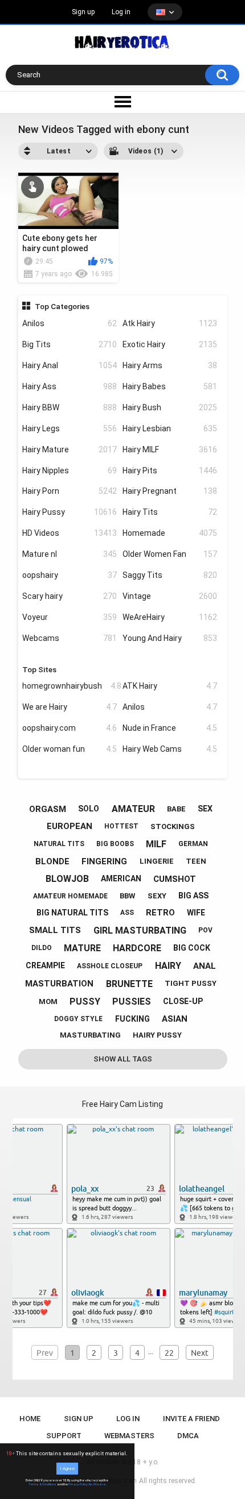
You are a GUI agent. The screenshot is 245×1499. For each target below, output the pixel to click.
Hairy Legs (69, 428)
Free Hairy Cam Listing (122, 1104)
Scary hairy (69, 596)
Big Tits (69, 344)
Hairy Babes (169, 386)
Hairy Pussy (69, 512)
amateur (133, 808)
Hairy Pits (169, 470)
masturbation (59, 983)
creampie (45, 965)
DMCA (188, 1435)
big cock (191, 947)
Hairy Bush (169, 407)
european (69, 826)
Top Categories (62, 306)
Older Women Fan (169, 554)
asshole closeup (109, 966)
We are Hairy (69, 706)
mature (82, 948)
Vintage (169, 596)
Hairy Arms (169, 365)
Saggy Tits (169, 575)
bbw (127, 896)
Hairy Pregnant (169, 490)
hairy (168, 965)
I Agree (67, 1468)
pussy (85, 1001)
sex (205, 808)
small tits (55, 930)
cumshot (174, 879)
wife (196, 912)
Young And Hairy (169, 638)
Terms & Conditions (42, 1484)
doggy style (78, 1019)
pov (205, 930)
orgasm (47, 809)
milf (156, 844)
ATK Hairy (169, 685)
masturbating (90, 1035)
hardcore (137, 948)
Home (29, 1418)
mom (48, 1001)
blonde (52, 861)
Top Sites (39, 669)
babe (176, 809)
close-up (183, 1001)
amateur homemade (70, 896)
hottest (121, 826)
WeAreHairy (169, 617)
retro (160, 912)
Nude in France (169, 727)
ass (127, 913)
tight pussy (191, 983)
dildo (41, 948)
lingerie (157, 861)
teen (196, 861)
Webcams (69, 638)
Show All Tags (122, 1059)
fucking (132, 1018)
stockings (172, 826)
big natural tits (72, 912)
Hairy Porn (69, 490)
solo (88, 808)
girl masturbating (139, 930)
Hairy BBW (69, 407)
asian (174, 1019)
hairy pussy (157, 1035)
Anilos (69, 323)
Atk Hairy (169, 323)
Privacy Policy (78, 1484)
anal (204, 966)
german (193, 844)
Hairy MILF (169, 449)
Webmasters (129, 1435)
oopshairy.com (69, 727)
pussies (131, 1001)
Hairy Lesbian (169, 428)
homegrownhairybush (69, 685)
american (121, 878)
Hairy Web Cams (169, 748)
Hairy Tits (169, 512)
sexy (157, 896)
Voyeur (69, 617)
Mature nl (69, 554)
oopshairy (69, 575)
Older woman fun (69, 748)
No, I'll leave (97, 1484)
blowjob (67, 878)
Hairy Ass (69, 386)
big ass (193, 895)
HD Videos (69, 533)
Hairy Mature (69, 449)
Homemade (169, 533)
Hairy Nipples (69, 470)
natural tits (59, 844)
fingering (104, 861)
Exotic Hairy (169, 344)
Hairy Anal (69, 365)
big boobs (115, 844)
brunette (129, 983)
